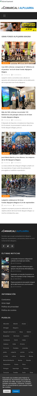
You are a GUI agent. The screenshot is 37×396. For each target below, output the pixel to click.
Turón (24, 372)
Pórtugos (6, 368)
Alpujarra (15, 328)
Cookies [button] (6, 391)
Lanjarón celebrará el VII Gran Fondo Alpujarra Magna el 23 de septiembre (18, 201)
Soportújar (16, 368)
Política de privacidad (10, 307)
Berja (21, 332)
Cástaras (5, 344)
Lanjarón (13, 352)
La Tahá (5, 356)
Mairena (22, 356)
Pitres (24, 364)
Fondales (15, 348)
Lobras (14, 356)
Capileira (26, 336)
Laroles (22, 352)
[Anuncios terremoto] (18, 26)
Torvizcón (6, 372)
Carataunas (6, 340)
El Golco (22, 344)
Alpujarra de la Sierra (9, 332)
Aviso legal (6, 303)
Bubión (29, 332)
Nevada (28, 360)
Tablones (25, 368)
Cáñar (14, 344)
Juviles (5, 352)
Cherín (16, 340)
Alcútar (24, 324)
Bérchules (16, 336)
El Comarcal (7, 75)
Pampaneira (6, 364)
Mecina (31, 356)
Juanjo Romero (8, 205)
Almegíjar (6, 328)
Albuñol (15, 324)
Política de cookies (9, 310)
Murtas (20, 360)
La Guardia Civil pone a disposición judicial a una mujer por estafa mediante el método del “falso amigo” (22, 260)
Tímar (31, 372)
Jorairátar (25, 348)
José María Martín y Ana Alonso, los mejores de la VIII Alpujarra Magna (18, 158)
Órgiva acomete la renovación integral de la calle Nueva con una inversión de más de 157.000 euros (23, 283)
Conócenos (6, 300)
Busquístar (6, 336)
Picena (16, 364)
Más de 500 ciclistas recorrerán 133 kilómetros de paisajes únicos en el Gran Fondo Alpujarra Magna (17, 114)
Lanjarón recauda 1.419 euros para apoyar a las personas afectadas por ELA (22, 268)
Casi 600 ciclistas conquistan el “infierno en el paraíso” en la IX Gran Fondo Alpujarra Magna (18, 69)
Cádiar (24, 340)
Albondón (6, 324)
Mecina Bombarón (8, 360)
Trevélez (15, 372)
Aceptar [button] (15, 391)
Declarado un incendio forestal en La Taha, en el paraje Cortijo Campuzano (22, 275)
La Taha (31, 352)
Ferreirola (6, 348)
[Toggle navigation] (4, 16)
